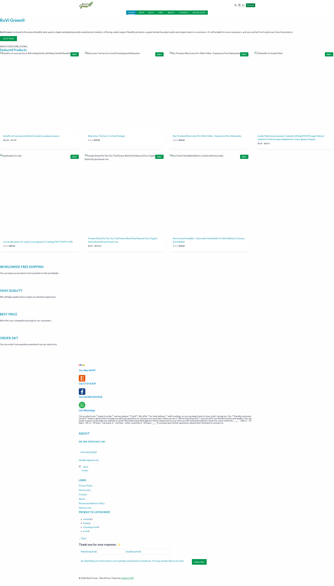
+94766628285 (88, 452)
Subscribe (199, 561)
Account (250, 5)
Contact (183, 12)
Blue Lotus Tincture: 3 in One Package (106, 136)
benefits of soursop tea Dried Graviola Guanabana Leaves (31, 136)
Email (133, 551)
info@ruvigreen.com (89, 460)
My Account (199, 12)
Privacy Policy (86, 485)
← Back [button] (82, 538)
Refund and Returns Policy (92, 503)
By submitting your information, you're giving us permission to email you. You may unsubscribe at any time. (132, 560)
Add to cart (95, 148)
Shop (141, 12)
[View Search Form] (235, 5)
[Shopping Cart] (239, 5)
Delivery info (85, 507)
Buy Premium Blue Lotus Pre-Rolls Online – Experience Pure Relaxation (207, 136)
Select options (11, 148)
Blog (151, 12)
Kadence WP (127, 578)
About (171, 12)
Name (89, 551)
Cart (160, 12)
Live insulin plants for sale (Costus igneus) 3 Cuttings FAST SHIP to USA (38, 241)
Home (131, 12)
